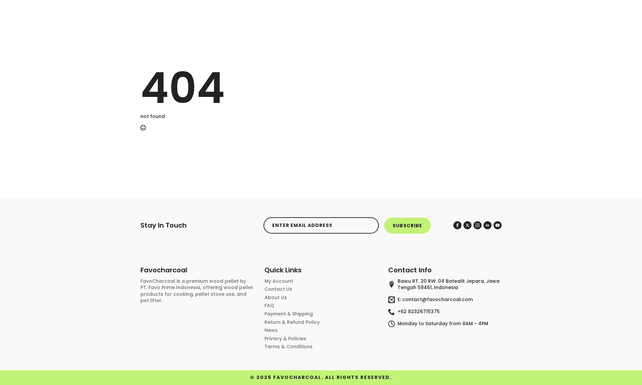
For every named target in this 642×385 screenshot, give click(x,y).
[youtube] (498, 225)
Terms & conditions (288, 347)
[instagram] (477, 225)
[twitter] (467, 225)
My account (278, 281)
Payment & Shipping (288, 314)
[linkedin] (488, 225)
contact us (278, 289)
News (271, 330)
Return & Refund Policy (292, 322)
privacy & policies (285, 339)
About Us (275, 297)
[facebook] (457, 225)
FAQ (269, 305)
